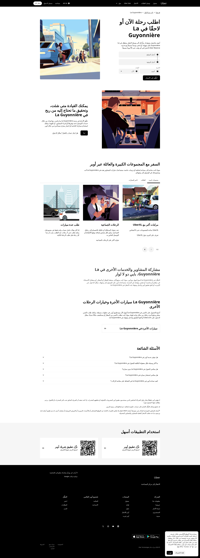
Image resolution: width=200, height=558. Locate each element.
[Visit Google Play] (153, 537)
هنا (178, 546)
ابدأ (84, 133)
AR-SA (65, 3)
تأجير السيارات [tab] (133, 180)
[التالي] (145, 249)
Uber (164, 3)
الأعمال (136, 3)
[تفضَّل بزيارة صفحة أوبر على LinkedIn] (118, 526)
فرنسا (158, 12)
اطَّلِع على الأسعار (151, 78)
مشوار (155, 3)
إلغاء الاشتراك (179, 553)
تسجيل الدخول (48, 3)
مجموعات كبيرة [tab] (153, 180)
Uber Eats (127, 3)
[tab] (125, 180)
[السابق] (151, 249)
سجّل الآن (38, 3)
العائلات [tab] (143, 180)
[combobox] (154, 54)
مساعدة (57, 3)
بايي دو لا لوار (148, 12)
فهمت (170, 553)
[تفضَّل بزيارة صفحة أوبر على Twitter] (103, 526)
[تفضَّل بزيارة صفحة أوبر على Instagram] (108, 526)
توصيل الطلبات (145, 3)
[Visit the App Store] (138, 536)
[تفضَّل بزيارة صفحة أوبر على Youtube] (113, 526)
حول (119, 3)
